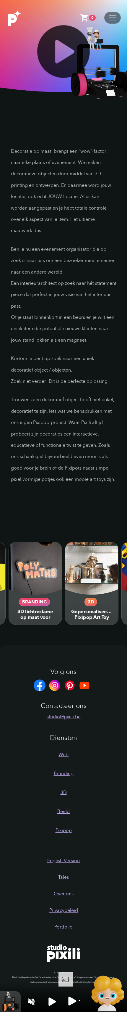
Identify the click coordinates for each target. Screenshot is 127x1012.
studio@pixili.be (64, 716)
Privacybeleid (63, 910)
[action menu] (74, 1001)
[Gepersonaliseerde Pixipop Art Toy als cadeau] (91, 568)
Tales (63, 877)
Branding (34, 602)
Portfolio (63, 927)
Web (63, 754)
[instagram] (56, 685)
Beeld (63, 811)
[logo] (21, 17)
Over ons (64, 894)
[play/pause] (52, 1001)
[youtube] (86, 685)
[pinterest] (71, 685)
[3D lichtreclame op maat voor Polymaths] (35, 568)
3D (91, 602)
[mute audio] (31, 1001)
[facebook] (41, 685)
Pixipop (64, 830)
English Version (63, 860)
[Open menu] (112, 18)
